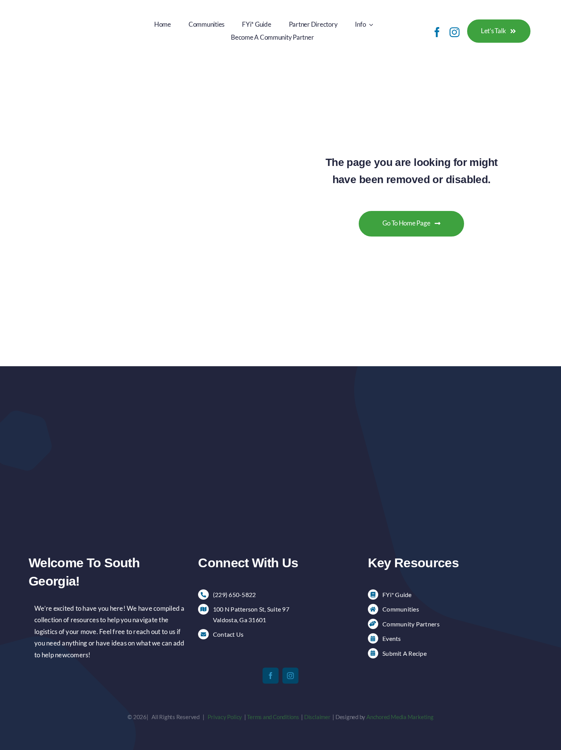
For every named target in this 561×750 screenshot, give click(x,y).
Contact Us (228, 634)
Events (391, 638)
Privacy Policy (225, 716)
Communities (400, 609)
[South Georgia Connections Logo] (70, 11)
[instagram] (454, 32)
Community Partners (411, 624)
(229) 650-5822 (234, 594)
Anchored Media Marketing (400, 716)
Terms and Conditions (273, 716)
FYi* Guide (397, 594)
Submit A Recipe (404, 653)
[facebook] (437, 32)
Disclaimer (317, 716)
